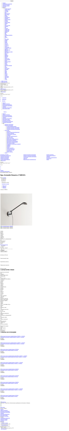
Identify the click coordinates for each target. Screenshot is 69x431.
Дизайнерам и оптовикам (7, 3)
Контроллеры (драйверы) (11, 140)
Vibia (6, 78)
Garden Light (7, 29)
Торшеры (4, 106)
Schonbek (6, 69)
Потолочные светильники (7, 105)
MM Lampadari (7, 49)
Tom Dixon (7, 76)
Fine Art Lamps (7, 25)
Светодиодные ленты (11, 148)
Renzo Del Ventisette (8, 65)
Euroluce (6, 20)
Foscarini (6, 28)
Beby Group (7, 14)
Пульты (8, 146)
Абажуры (8, 131)
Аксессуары (7, 130)
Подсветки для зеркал (7, 120)
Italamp (6, 37)
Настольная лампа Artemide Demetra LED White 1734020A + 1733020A (13, 356)
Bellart (6, 15)
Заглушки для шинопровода (12, 136)
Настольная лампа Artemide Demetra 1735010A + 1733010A (11, 363)
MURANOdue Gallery (9, 51)
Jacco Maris (7, 39)
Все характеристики (4, 244)
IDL (5, 33)
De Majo (6, 16)
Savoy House (7, 68)
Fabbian (6, 23)
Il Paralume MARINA (8, 35)
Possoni (6, 62)
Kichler (6, 41)
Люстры (4, 102)
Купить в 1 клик (3, 251)
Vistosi (6, 79)
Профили (8, 145)
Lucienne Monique (8, 47)
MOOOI (6, 50)
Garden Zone (7, 30)
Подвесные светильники (7, 104)
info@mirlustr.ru (3, 88)
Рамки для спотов (10, 147)
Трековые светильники (9, 124)
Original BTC (7, 58)
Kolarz (6, 42)
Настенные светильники (7, 107)
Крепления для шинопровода (12, 142)
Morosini (6, 56)
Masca (6, 53)
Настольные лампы (6, 108)
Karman (6, 40)
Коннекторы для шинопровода (12, 139)
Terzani (6, 75)
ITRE (6, 34)
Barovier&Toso (7, 13)
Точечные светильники (7, 122)
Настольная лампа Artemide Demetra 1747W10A (9, 376)
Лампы (6, 152)
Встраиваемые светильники (8, 121)
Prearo (6, 63)
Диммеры (8, 135)
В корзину (2, 250)
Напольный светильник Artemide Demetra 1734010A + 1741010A (12, 343)
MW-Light (6, 52)
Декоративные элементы (11, 134)
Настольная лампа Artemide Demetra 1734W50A (9, 383)
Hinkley (6, 32)
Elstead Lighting (7, 19)
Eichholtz (6, 18)
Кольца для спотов (10, 138)
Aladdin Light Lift (8, 8)
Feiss (5, 24)
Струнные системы (10, 149)
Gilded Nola (7, 31)
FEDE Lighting (7, 22)
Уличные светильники (9, 125)
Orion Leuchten (7, 59)
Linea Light (7, 46)
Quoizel (6, 64)
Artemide (6, 10)
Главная (4, 2)
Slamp (6, 71)
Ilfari (5, 36)
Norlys (6, 57)
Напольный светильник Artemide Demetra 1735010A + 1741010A (12, 337)
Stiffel (6, 72)
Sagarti (6, 67)
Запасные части (10, 137)
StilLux (6, 73)
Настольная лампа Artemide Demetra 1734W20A (9, 370)
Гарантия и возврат (6, 4)
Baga (6, 12)
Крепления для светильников (12, 141)
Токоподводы (9, 150)
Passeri (6, 60)
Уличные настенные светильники (13, 127)
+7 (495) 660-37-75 (3, 82)
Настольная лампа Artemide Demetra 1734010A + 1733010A (11, 389)
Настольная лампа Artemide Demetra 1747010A (9, 396)
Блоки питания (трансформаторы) (13, 132)
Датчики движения (10, 133)
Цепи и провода (10, 151)
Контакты (4, 6)
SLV (5, 66)
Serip (6, 70)
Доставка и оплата (6, 5)
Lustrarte (6, 48)
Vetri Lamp (7, 77)
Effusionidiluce (7, 17)
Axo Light (6, 11)
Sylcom (6, 74)
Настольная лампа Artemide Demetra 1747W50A (9, 350)
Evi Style (6, 21)
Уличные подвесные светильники (13, 128)
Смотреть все (48, 158)
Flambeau (6, 26)
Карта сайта (2, 407)
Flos (5, 27)
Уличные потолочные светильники (13, 129)
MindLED (6, 55)
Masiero (6, 54)
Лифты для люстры (6, 103)
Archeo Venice (7, 9)
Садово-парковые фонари (11, 126)
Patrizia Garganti (7, 61)
